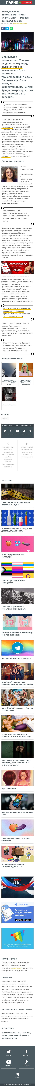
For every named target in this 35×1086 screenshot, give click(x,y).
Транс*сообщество (20, 23)
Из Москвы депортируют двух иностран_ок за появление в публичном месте (15, 762)
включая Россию (11, 66)
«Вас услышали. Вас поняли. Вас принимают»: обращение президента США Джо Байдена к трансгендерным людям (17, 312)
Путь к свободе (8, 789)
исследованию (7, 127)
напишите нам (16, 968)
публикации (5, 156)
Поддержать (26, 2)
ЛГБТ (5, 418)
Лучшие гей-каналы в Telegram (16, 658)
